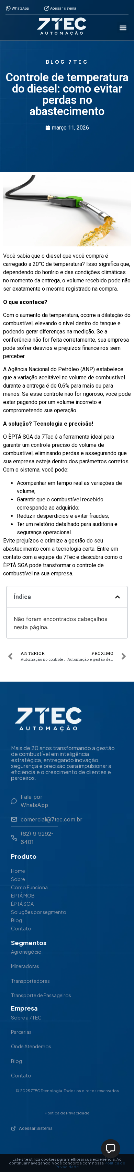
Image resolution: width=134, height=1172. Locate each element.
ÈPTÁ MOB (23, 895)
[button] (123, 27)
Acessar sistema (63, 8)
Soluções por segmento (38, 912)
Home (18, 871)
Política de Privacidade (67, 1113)
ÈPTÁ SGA (22, 904)
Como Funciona (29, 887)
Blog (16, 920)
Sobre (18, 879)
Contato (21, 928)
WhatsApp (20, 8)
